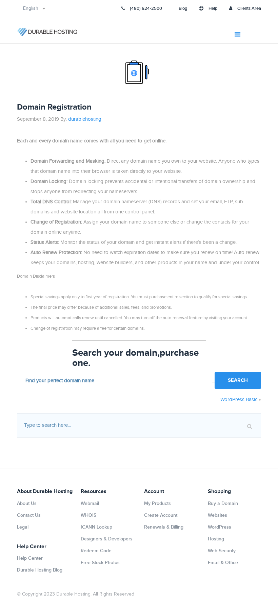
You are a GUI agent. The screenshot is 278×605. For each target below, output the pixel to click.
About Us (27, 503)
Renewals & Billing (163, 527)
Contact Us (29, 515)
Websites (217, 515)
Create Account (160, 515)
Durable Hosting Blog (39, 570)
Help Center (30, 558)
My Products (157, 503)
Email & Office (223, 562)
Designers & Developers (107, 539)
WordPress (219, 527)
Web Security (222, 551)
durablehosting (84, 119)
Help (213, 8)
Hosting (216, 539)
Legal (22, 527)
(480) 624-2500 (146, 8)
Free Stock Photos (100, 562)
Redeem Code (96, 551)
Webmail (90, 503)
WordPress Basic (238, 399)
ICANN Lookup (96, 527)
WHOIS (88, 515)
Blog (183, 8)
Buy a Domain (223, 503)
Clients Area (249, 8)
